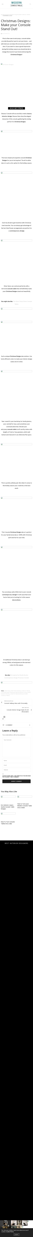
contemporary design (7, 692)
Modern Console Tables (23, 14)
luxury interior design (16, 693)
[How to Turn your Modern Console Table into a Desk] (24, 798)
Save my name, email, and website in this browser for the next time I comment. (16, 776)
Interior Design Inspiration (8, 14)
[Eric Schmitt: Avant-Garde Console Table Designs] (8, 799)
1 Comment (9, 725)
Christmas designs (15, 690)
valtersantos (6, 33)
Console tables (25, 690)
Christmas (7, 690)
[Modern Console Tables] (16, 4)
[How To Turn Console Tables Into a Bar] (8, 816)
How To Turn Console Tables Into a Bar (8, 823)
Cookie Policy (10, 1231)
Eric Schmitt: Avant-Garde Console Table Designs (7, 807)
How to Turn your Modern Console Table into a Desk (24, 805)
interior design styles (20, 692)
